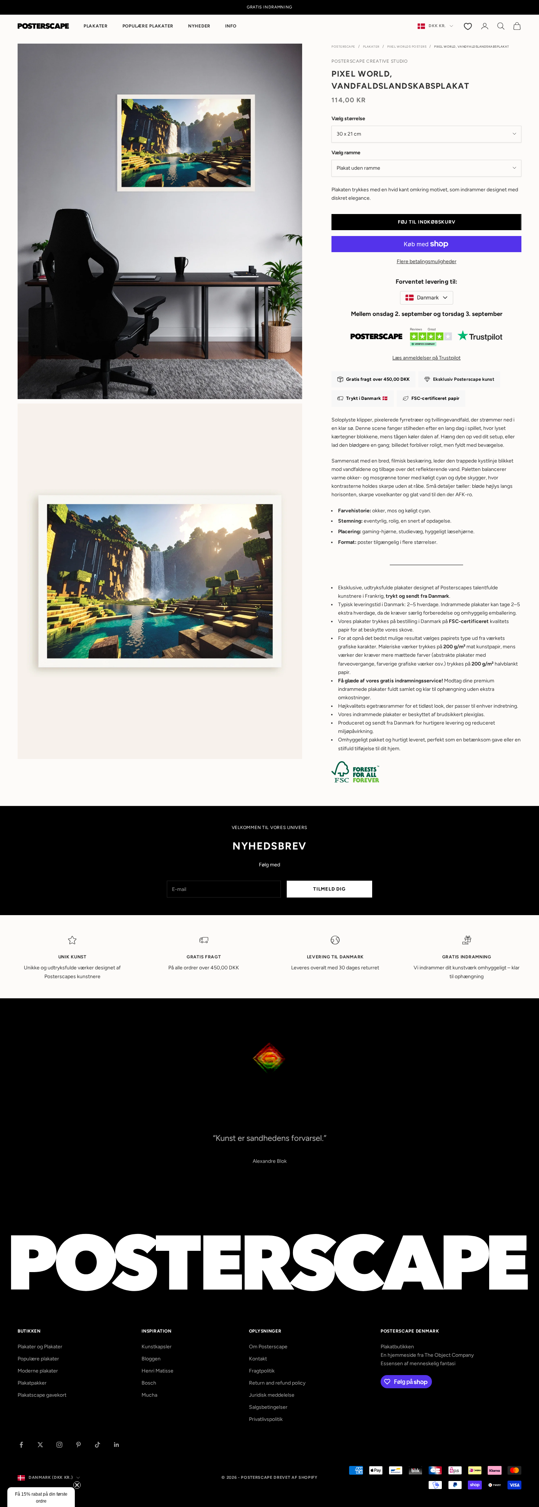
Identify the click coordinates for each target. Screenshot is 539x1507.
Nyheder (199, 26)
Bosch (149, 1383)
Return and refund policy (277, 1383)
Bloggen (151, 1359)
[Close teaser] (77, 1485)
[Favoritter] (468, 26)
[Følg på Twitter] (40, 1444)
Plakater (96, 26)
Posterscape (343, 46)
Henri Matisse (157, 1371)
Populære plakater (147, 26)
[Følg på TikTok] (97, 1444)
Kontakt (258, 1359)
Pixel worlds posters (406, 46)
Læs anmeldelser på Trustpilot (426, 358)
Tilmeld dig (329, 889)
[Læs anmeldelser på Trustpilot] (426, 339)
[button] (41, 1497)
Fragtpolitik (262, 1371)
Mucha (149, 1395)
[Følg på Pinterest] (78, 1444)
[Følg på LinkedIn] (116, 1444)
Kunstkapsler (157, 1347)
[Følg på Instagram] (59, 1444)
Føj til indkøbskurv (426, 222)
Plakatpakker (32, 1383)
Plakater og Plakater (40, 1347)
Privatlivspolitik (266, 1419)
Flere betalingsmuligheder (426, 261)
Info (230, 26)
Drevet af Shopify (295, 1477)
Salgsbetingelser (268, 1407)
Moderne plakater (38, 1371)
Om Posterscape (268, 1347)
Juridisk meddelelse (271, 1395)
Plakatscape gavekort (42, 1395)
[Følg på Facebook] (21, 1444)
